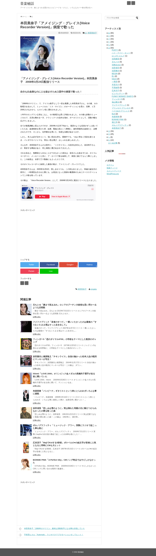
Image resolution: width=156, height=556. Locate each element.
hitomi (114, 79)
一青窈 (114, 82)
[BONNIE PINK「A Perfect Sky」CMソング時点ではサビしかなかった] (26, 464)
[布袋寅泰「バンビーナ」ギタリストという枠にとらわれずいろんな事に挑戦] (26, 395)
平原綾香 (115, 88)
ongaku (94, 289)
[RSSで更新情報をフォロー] (133, 3)
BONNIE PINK (118, 119)
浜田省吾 (115, 68)
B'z (113, 76)
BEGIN (115, 74)
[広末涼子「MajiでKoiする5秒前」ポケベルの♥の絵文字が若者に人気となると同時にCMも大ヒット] (26, 447)
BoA (113, 114)
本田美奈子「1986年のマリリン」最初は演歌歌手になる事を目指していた (54, 528)
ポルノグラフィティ (120, 125)
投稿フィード (112, 168)
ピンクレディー (118, 93)
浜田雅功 (115, 71)
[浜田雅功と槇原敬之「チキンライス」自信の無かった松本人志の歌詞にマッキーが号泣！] (26, 361)
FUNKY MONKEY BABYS (122, 96)
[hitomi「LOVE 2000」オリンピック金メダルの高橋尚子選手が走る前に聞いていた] (26, 378)
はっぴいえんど (118, 56)
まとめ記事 (112, 143)
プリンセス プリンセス (121, 108)
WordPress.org (113, 174)
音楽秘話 (27, 3)
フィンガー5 (117, 99)
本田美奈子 (92, 33)
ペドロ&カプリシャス (121, 111)
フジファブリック (119, 105)
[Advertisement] (39, 236)
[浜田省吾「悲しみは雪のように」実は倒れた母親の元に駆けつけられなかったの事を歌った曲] (26, 413)
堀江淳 (114, 122)
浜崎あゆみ (116, 65)
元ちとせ (115, 62)
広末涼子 (115, 91)
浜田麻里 (115, 59)
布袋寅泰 (115, 117)
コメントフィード (114, 171)
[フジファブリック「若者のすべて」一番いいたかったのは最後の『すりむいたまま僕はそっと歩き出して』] (26, 326)
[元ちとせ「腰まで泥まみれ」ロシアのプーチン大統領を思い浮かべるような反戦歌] (26, 309)
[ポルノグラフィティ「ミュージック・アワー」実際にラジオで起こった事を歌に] (26, 430)
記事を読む (37, 317)
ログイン (110, 165)
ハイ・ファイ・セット (121, 53)
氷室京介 (115, 85)
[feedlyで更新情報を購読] (129, 3)
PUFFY (115, 50)
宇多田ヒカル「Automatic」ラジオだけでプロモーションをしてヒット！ (53, 535)
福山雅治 (115, 102)
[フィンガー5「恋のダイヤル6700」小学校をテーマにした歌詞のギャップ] (26, 344)
